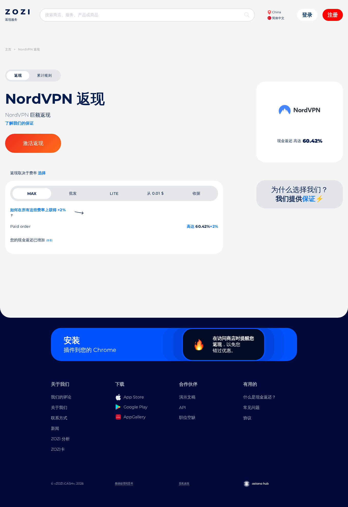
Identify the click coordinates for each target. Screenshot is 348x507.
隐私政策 (184, 483)
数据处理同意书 (124, 483)
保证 (308, 199)
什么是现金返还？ (259, 397)
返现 (18, 75)
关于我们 (59, 407)
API (182, 407)
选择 (42, 172)
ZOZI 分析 (60, 438)
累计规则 (44, 75)
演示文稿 (187, 397)
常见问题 (251, 407)
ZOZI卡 (58, 449)
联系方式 (59, 418)
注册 (333, 15)
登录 (307, 15)
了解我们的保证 (19, 123)
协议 (247, 418)
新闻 (55, 428)
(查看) (49, 240)
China (276, 12)
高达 (190, 226)
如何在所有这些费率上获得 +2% (38, 212)
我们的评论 (61, 397)
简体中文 (277, 18)
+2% (214, 226)
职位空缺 (187, 417)
